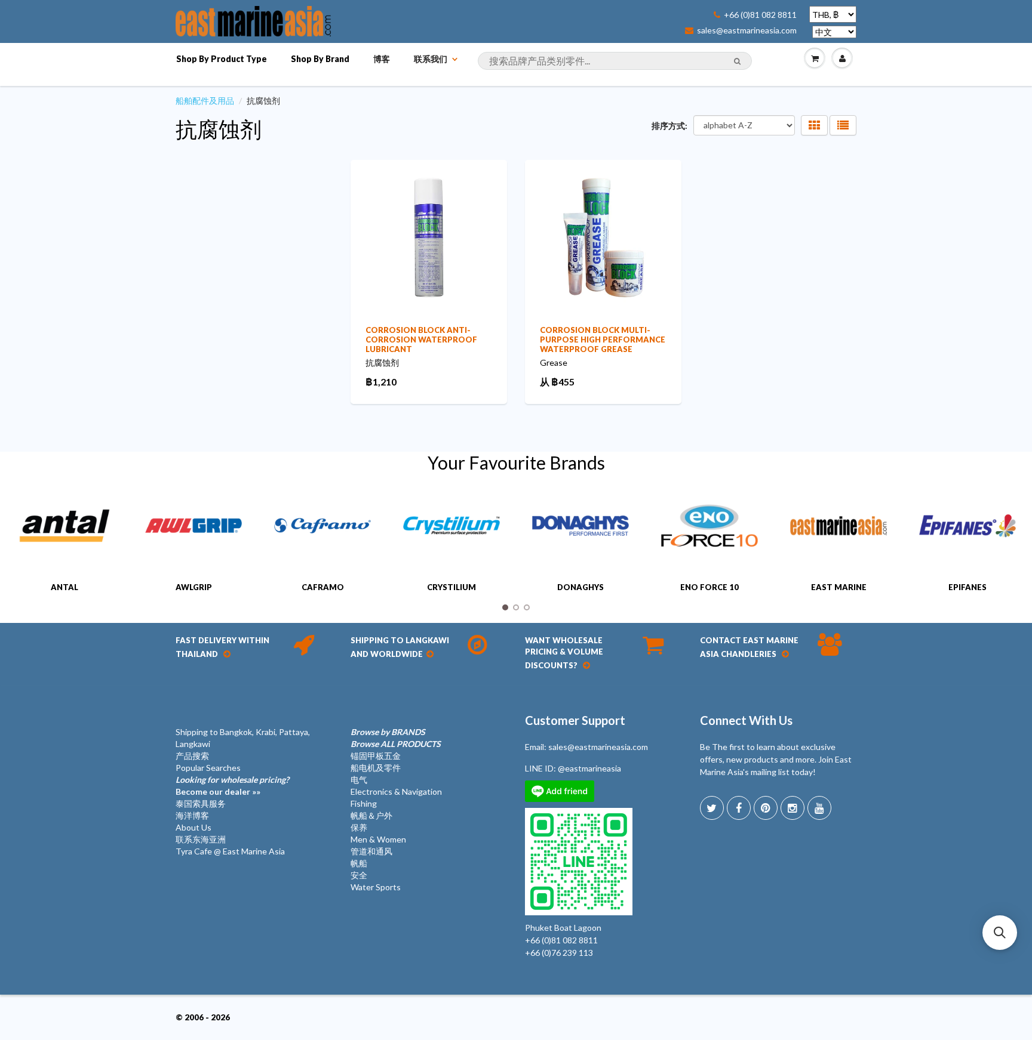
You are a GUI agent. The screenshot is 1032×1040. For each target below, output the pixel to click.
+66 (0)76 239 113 (559, 953)
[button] (999, 932)
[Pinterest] (766, 808)
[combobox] (615, 61)
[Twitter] (712, 808)
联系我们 (430, 59)
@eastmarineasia (589, 768)
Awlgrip (194, 587)
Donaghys (580, 587)
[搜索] (737, 61)
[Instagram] (792, 808)
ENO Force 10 (709, 587)
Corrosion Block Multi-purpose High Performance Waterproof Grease (602, 339)
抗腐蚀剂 (219, 129)
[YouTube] (819, 808)
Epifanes (967, 587)
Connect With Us (746, 720)
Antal (64, 587)
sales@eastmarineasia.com (747, 30)
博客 (381, 59)
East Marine (839, 587)
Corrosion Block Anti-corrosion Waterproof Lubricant (421, 339)
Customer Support (575, 720)
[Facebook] (739, 808)
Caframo (323, 587)
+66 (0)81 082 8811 (760, 15)
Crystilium (451, 587)
